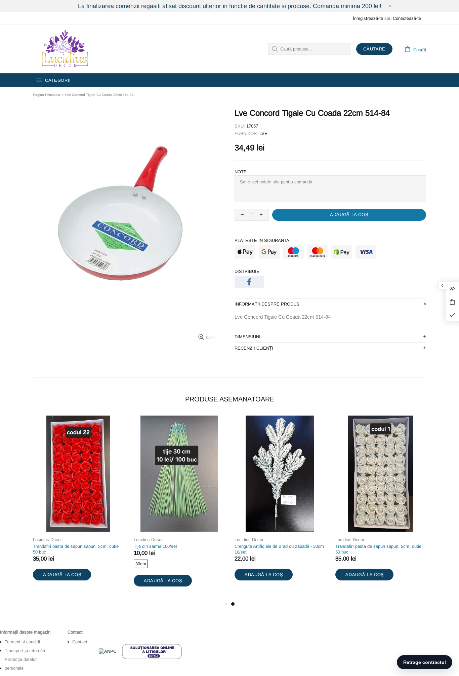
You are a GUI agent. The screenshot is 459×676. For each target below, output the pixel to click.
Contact (79, 641)
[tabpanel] (280, 505)
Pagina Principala (46, 95)
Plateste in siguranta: (263, 240)
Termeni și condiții (22, 641)
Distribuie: (248, 271)
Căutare (374, 48)
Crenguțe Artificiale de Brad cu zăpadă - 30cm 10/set (279, 549)
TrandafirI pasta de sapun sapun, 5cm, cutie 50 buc (378, 549)
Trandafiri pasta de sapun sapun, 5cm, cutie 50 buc (76, 549)
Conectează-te (407, 18)
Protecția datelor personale (21, 664)
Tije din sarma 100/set (155, 546)
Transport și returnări (25, 650)
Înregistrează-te (368, 18)
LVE (263, 133)
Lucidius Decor (64, 49)
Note (241, 171)
